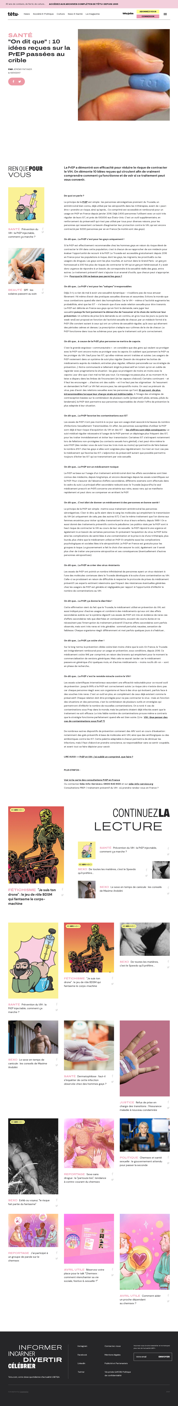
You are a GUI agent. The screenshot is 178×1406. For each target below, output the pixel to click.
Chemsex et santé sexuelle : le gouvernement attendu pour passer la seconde (141, 1161)
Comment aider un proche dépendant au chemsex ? (140, 1299)
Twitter (81, 1372)
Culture (61, 14)
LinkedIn (81, 1363)
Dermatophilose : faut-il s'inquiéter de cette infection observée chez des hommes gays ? (85, 1080)
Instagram (82, 1346)
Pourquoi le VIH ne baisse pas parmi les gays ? (96, 276)
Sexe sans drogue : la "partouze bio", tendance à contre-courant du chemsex (85, 1178)
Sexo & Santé (75, 14)
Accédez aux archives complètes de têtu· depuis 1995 (83, 4)
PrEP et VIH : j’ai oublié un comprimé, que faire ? (106, 756)
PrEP (85, 202)
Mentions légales (113, 1354)
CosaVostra (24, 1392)
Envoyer (164, 1357)
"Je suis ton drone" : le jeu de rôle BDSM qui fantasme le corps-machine (32, 897)
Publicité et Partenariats (116, 1363)
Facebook (82, 1354)
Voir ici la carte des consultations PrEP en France (92, 780)
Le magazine (93, 14)
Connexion (148, 16)
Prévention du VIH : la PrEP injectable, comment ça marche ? (23, 232)
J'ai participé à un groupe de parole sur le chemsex (28, 1256)
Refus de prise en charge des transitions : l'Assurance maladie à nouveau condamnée (141, 1106)
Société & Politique (43, 14)
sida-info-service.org (141, 783)
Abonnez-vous (148, 12)
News (27, 14)
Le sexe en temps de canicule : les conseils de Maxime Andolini (27, 1063)
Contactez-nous (113, 1346)
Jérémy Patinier (22, 69)
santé (20, 35)
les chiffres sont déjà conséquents (146, 429)
